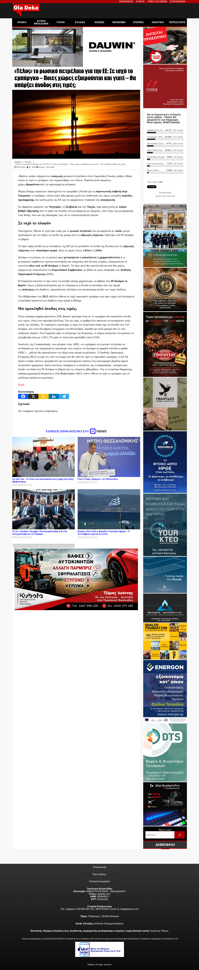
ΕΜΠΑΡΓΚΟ (20, 545)
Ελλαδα (80, 22)
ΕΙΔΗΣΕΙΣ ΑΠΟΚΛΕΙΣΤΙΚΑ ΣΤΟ (67, 431)
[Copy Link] (43, 396)
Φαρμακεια (126, 1)
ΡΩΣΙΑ (70, 545)
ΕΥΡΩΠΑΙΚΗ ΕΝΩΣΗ (39, 545)
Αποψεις (138, 22)
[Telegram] (64, 396)
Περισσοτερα (177, 22)
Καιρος (140, 1)
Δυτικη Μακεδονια (41, 22)
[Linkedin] (54, 396)
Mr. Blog (32, 167)
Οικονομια (119, 22)
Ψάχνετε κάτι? (165, 830)
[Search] (179, 834)
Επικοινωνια (177, 1)
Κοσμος (99, 22)
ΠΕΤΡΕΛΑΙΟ (59, 545)
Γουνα (61, 22)
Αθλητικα (158, 22)
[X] (33, 396)
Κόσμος (41, 167)
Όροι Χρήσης (99, 874)
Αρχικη (21, 22)
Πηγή (21, 384)
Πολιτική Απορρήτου (99, 881)
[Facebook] (23, 396)
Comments (165, 192)
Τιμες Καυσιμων (157, 1)
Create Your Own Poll (165, 196)
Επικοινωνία (99, 867)
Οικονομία (50, 167)
